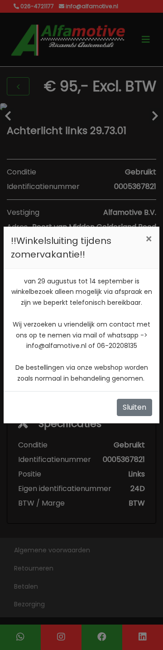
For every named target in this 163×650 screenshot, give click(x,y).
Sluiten (134, 407)
